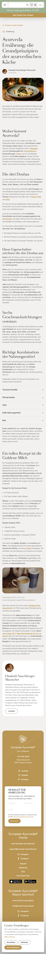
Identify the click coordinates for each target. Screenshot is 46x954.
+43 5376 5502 (23, 756)
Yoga (18, 154)
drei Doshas (7, 219)
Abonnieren (14, 821)
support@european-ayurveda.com (23, 849)
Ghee (29, 548)
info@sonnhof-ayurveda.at (23, 906)
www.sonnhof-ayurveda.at (23, 900)
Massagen (34, 148)
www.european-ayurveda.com (23, 844)
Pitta (39, 197)
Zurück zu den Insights (14, 25)
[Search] (27, 5)
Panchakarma (30, 151)
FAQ (23, 872)
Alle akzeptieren (13, 947)
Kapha (33, 197)
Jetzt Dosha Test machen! (23, 15)
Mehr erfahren (9, 937)
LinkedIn (11, 711)
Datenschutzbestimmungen (22, 816)
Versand (23, 864)
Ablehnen (24, 942)
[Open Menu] (4, 4)
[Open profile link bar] (40, 4)
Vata (8, 199)
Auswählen (11, 942)
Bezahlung (23, 868)
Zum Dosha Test (23, 876)
